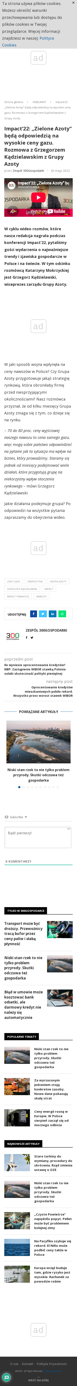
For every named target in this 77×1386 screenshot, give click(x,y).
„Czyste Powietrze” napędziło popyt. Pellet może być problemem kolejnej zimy (53, 1221)
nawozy (41, 596)
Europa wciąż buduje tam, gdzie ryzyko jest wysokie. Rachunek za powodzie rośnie (52, 1274)
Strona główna (13, 102)
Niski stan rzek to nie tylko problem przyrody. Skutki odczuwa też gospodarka (38, 775)
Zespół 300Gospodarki (28, 171)
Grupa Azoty (58, 581)
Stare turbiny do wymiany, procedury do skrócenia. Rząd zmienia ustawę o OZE (53, 1163)
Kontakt (27, 1364)
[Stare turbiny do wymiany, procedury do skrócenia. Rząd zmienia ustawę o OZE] (17, 1162)
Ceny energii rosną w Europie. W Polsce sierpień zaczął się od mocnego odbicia (51, 1118)
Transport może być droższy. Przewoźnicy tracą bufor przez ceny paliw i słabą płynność (23, 933)
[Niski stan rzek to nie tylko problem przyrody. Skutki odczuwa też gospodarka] (38, 742)
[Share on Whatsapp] (62, 613)
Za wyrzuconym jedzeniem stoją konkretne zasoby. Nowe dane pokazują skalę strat (51, 1089)
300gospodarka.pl (52, 1371)
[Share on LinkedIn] (52, 613)
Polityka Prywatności (52, 1364)
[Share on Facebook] (33, 613)
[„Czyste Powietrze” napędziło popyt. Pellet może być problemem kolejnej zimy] (17, 1220)
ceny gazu (13, 581)
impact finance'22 (18, 596)
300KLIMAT (39, 102)
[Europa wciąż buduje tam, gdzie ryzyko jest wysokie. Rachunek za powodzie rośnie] (17, 1274)
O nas (14, 1364)
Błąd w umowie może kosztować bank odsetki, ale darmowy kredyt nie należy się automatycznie (23, 1005)
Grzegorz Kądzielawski (22, 589)
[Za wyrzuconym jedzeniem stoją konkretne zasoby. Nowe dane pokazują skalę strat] (17, 1086)
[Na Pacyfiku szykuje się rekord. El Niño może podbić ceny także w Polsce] (17, 1247)
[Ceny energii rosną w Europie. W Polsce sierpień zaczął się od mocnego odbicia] (17, 1117)
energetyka (35, 581)
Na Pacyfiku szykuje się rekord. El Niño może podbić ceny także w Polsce (52, 1248)
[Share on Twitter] (43, 613)
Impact (48, 589)
